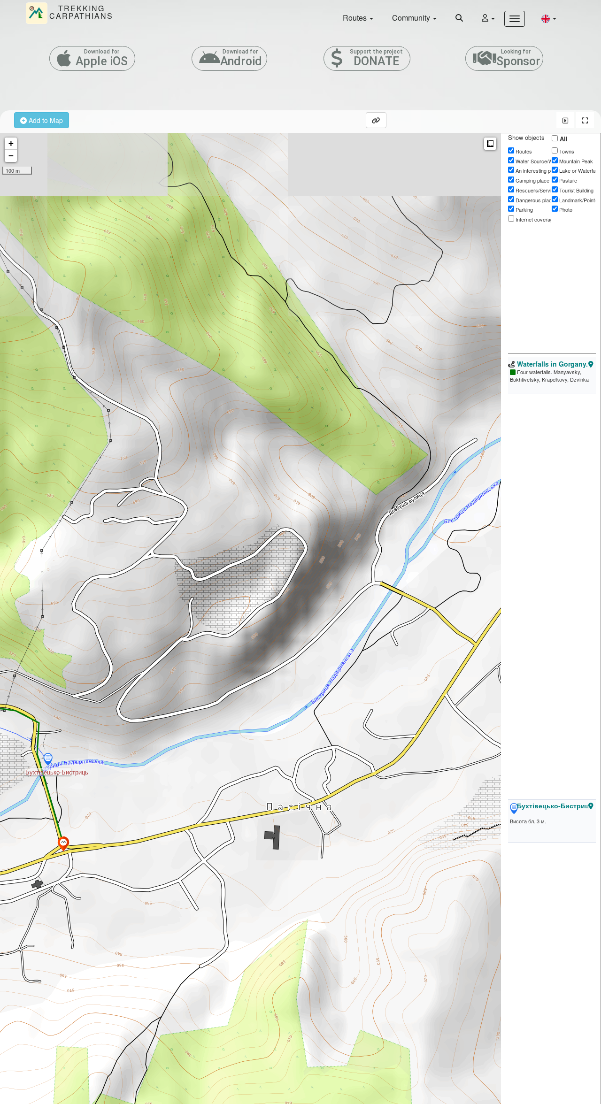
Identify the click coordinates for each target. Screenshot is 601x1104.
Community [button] (412, 17)
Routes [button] (356, 17)
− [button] (11, 156)
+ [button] (11, 143)
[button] (549, 18)
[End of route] (63, 843)
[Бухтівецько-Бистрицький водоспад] (48, 760)
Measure (490, 144)
